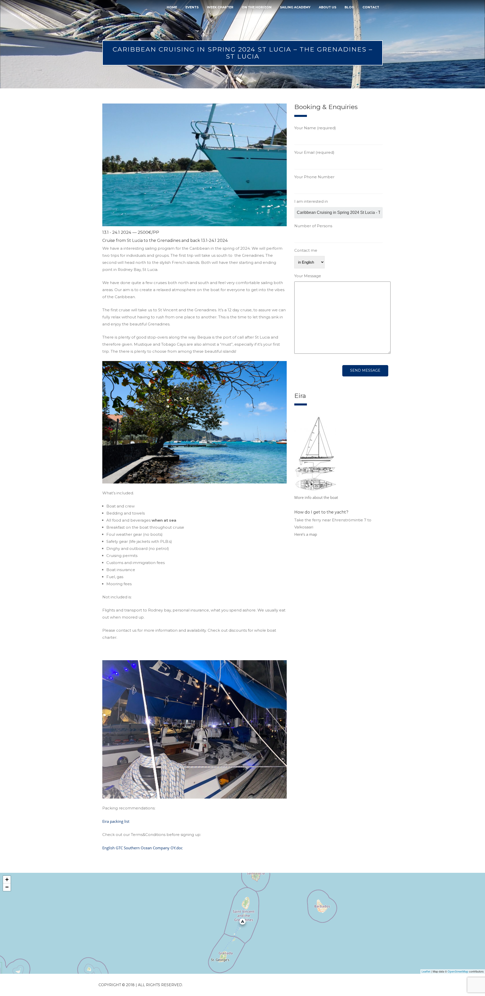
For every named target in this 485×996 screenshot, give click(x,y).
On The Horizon (257, 7)
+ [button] (7, 879)
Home (172, 7)
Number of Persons (313, 225)
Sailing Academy (295, 7)
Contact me (305, 250)
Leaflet (426, 971)
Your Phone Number (314, 176)
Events (192, 7)
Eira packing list (115, 821)
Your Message (307, 275)
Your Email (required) (314, 152)
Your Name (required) (315, 127)
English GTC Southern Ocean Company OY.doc (142, 847)
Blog (349, 7)
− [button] (7, 887)
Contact (370, 7)
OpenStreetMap (458, 971)
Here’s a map (305, 534)
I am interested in (311, 201)
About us (327, 7)
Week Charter (220, 7)
